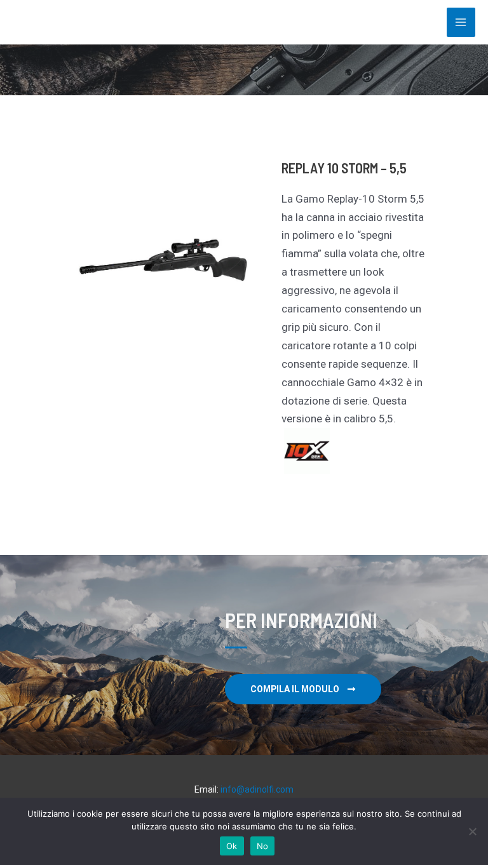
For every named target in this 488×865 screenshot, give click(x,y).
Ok (232, 846)
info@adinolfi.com (257, 789)
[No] (472, 831)
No (263, 846)
